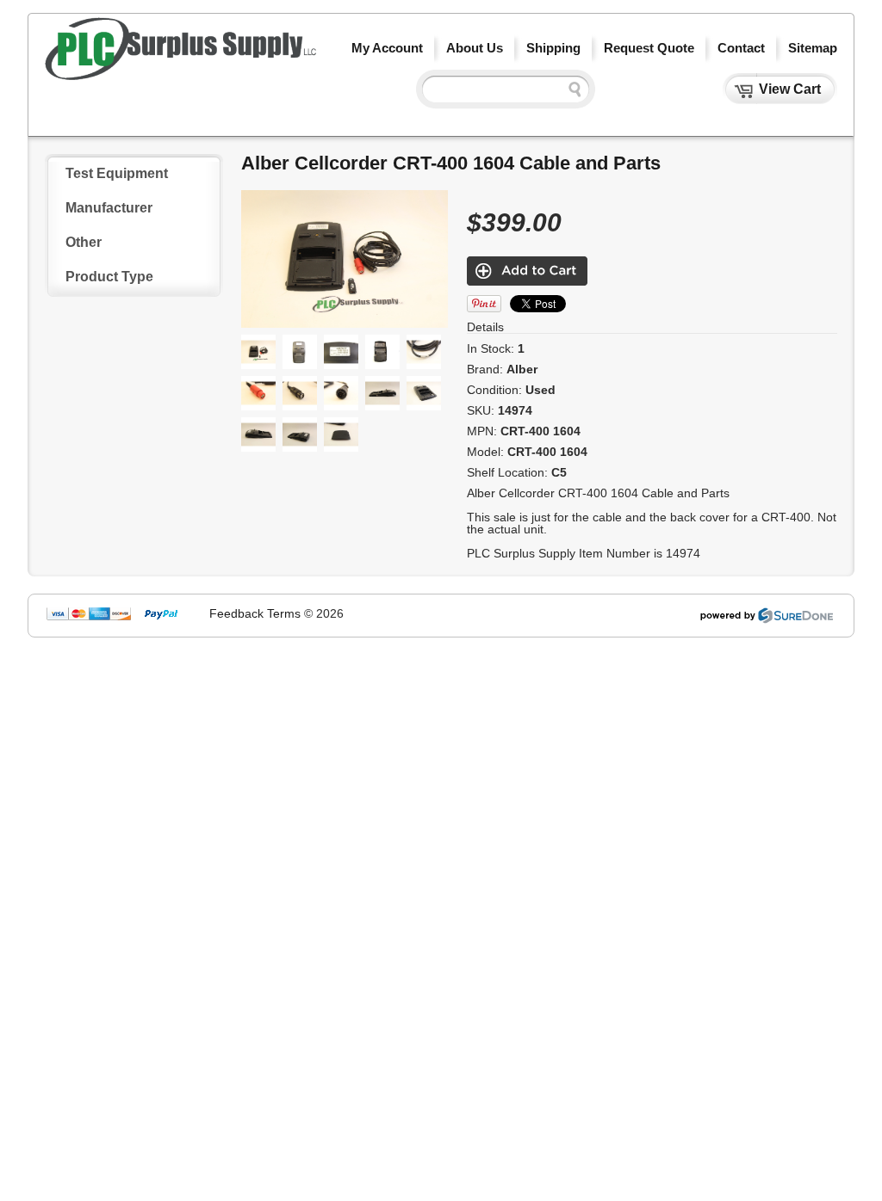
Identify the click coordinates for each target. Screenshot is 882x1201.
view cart (790, 89)
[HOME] (180, 76)
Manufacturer (108, 207)
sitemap (812, 47)
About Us (474, 47)
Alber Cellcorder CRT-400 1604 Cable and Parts (451, 163)
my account (387, 47)
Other (83, 242)
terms (284, 613)
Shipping (553, 47)
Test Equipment (116, 173)
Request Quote (649, 47)
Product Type (109, 276)
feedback (236, 613)
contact (741, 47)
